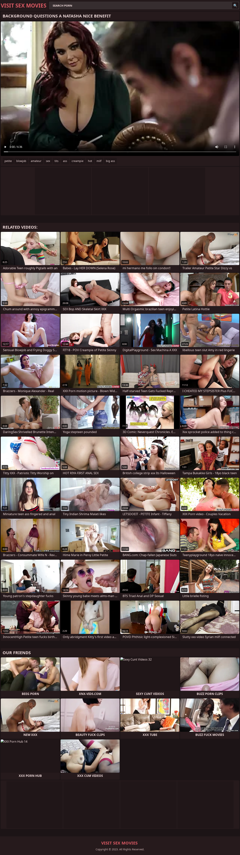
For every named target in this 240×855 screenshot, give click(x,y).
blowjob (21, 161)
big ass (110, 161)
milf (99, 161)
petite (8, 161)
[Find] (235, 5)
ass (65, 161)
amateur (36, 161)
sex (48, 161)
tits (56, 161)
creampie (77, 161)
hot (90, 161)
